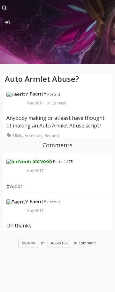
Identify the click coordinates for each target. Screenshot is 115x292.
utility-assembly (27, 135)
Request (52, 135)
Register (59, 243)
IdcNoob (42, 161)
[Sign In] (7, 21)
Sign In (28, 243)
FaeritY (38, 93)
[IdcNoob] (18, 161)
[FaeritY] (17, 94)
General (58, 103)
